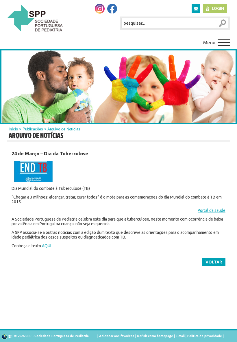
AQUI (46, 245)
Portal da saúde (211, 210)
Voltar (213, 262)
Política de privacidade (204, 336)
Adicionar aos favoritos (116, 336)
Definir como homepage (155, 336)
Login (218, 8)
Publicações (33, 129)
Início (13, 129)
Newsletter (196, 8)
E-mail (180, 336)
